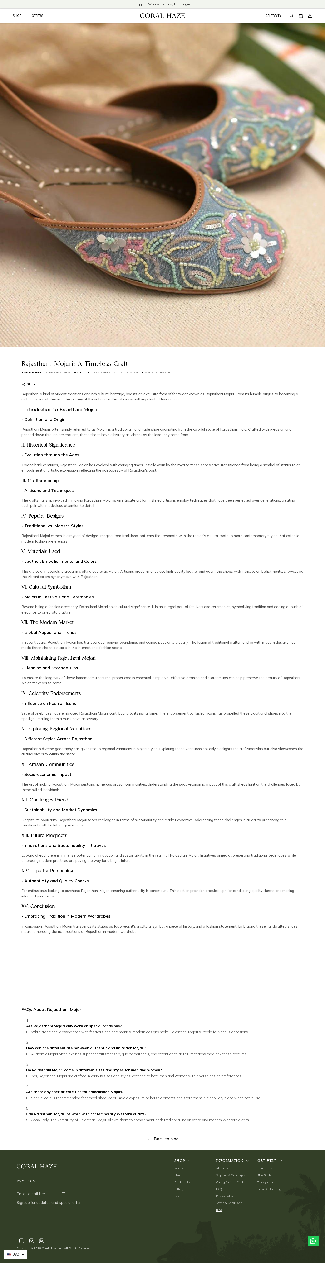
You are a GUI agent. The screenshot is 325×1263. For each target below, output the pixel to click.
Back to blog (166, 1138)
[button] (18, 16)
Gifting (178, 1189)
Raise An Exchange (269, 1189)
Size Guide (264, 1175)
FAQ (219, 1189)
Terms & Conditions (229, 1203)
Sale (177, 1196)
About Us (222, 1168)
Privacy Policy (224, 1196)
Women (179, 1168)
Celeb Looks (182, 1182)
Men (177, 1175)
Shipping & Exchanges (230, 1175)
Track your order (267, 1182)
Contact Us (264, 1168)
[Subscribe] (63, 1192)
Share (31, 384)
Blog (219, 1209)
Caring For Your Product (231, 1182)
